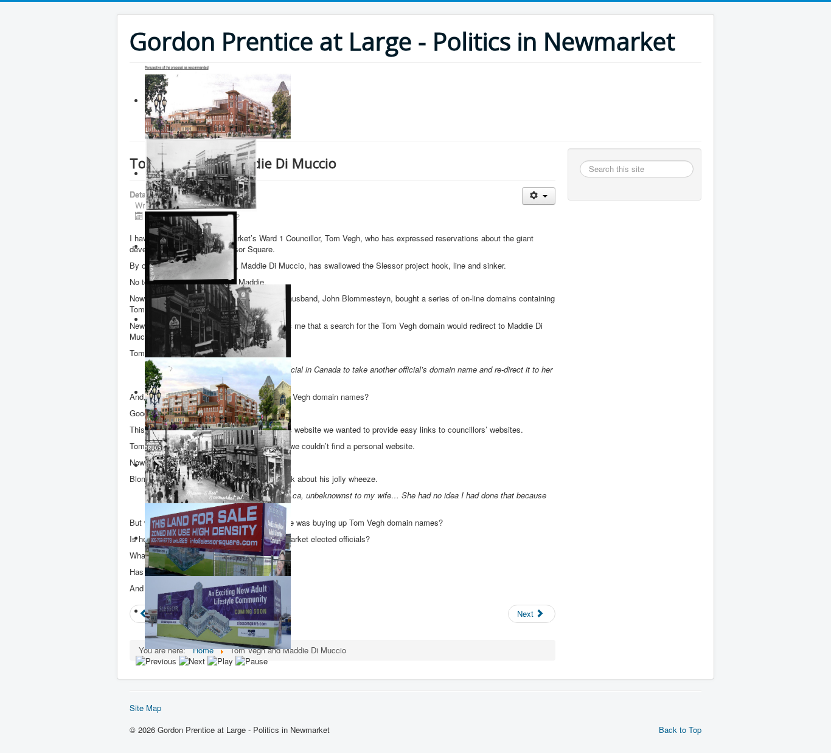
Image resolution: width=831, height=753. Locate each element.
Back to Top (680, 729)
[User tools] (538, 196)
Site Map (145, 708)
